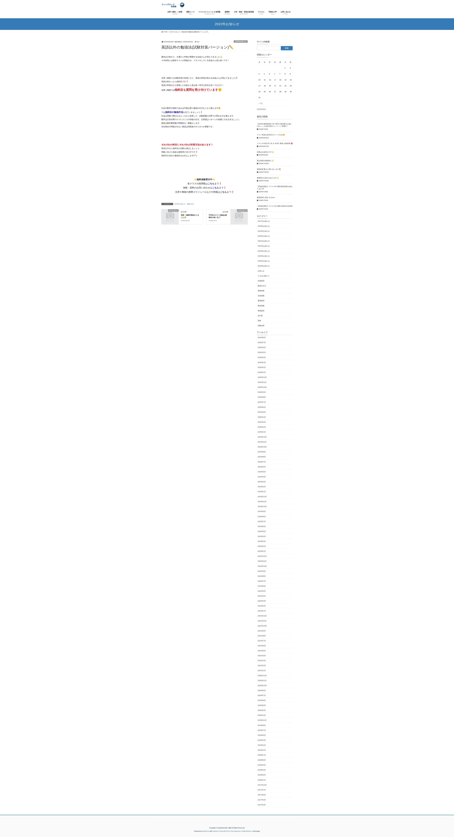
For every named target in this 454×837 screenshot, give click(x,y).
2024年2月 (262, 487)
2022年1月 (262, 611)
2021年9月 (262, 631)
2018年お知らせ (264, 226)
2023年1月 (262, 551)
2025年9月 (262, 392)
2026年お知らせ (264, 266)
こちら (211, 183)
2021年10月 (262, 626)
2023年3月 (262, 541)
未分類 (260, 316)
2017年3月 (262, 805)
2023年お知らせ (264, 251)
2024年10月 (262, 447)
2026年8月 (262, 337)
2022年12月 (262, 556)
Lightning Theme (217, 831)
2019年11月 (262, 720)
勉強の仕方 (190, 204)
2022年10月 (262, 566)
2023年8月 (262, 516)
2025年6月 (262, 407)
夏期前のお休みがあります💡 (268, 178)
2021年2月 (262, 665)
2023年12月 (262, 497)
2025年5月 (262, 412)
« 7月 (261, 103)
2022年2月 (262, 606)
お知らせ (261, 271)
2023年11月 (262, 501)
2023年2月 (262, 546)
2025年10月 (262, 387)
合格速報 (261, 296)
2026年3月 (262, 362)
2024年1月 (262, 492)
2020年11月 (262, 680)
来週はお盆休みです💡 (265, 152)
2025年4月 (262, 417)
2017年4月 (262, 800)
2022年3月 (262, 601)
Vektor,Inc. (249, 831)
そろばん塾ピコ (263, 276)
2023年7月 (262, 521)
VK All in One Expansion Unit (234, 831)
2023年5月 (262, 531)
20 (275, 86)
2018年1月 (262, 780)
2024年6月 (262, 467)
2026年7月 (262, 342)
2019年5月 (262, 735)
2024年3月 (262, 482)
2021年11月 (262, 621)
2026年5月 (262, 352)
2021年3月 (262, 661)
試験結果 (261, 326)
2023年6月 (262, 526)
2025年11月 (262, 382)
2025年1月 (262, 432)
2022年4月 (262, 596)
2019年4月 (262, 740)
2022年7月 (262, 581)
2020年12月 (262, 676)
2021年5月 (262, 651)
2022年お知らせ (240, 41)
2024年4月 (262, 477)
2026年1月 (262, 372)
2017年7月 (262, 790)
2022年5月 (262, 591)
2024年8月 (262, 457)
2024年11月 (262, 442)
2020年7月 (262, 695)
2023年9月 (262, 511)
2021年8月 (262, 636)
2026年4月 (262, 357)
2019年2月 (262, 745)
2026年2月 (262, 367)
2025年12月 (262, 377)
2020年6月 (262, 700)
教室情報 (261, 306)
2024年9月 (262, 452)
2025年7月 (262, 402)
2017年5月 (262, 795)
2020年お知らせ (264, 236)
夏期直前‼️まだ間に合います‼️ (269, 169)
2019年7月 (262, 730)
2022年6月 (262, 586)
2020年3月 (262, 710)
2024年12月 (262, 437)
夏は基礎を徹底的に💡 (265, 161)
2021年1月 (262, 670)
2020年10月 (262, 685)
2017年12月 (262, 785)
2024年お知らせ (264, 256)
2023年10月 (262, 506)
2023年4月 (262, 536)
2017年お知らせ (264, 221)
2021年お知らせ (264, 241)
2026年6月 (262, 347)
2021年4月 (262, 656)
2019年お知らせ (264, 231)
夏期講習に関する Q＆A (266, 197)
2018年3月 (262, 770)
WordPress (205, 831)
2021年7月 (262, 641)
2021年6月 (262, 646)
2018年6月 (262, 760)
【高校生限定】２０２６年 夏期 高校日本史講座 (275, 206)
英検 (259, 321)
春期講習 (261, 311)
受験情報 (261, 291)
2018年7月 (262, 755)
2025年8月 (262, 397)
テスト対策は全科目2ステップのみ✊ (271, 135)
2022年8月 (262, 576)
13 (275, 80)
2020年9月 (262, 690)
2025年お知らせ (264, 261)
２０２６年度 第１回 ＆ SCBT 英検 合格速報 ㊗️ (275, 143)
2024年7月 (262, 462)
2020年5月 (262, 705)
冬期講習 (261, 281)
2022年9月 (262, 571)
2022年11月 (262, 561)
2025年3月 (262, 422)
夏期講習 (261, 301)
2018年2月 (262, 775)
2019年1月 (262, 750)
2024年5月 (262, 472)
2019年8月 (262, 725)
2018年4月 (262, 765)
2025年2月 (262, 427)
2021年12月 (262, 616)
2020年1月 (262, 715)
